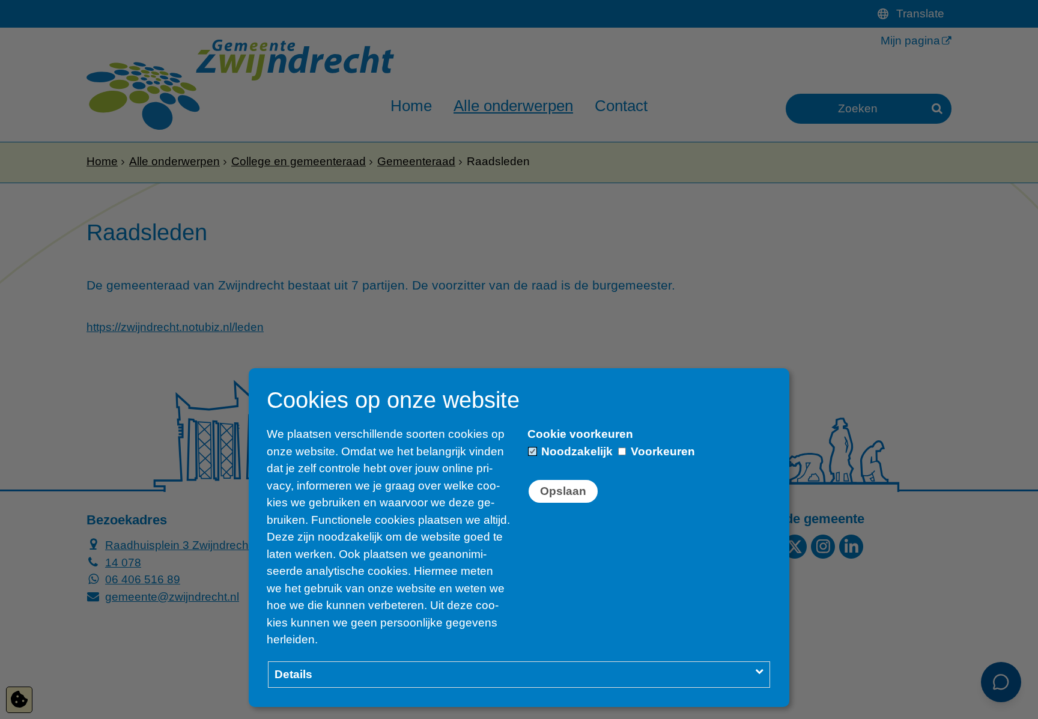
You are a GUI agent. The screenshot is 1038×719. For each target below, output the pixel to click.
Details (293, 674)
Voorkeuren (661, 451)
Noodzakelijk (575, 451)
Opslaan (563, 491)
